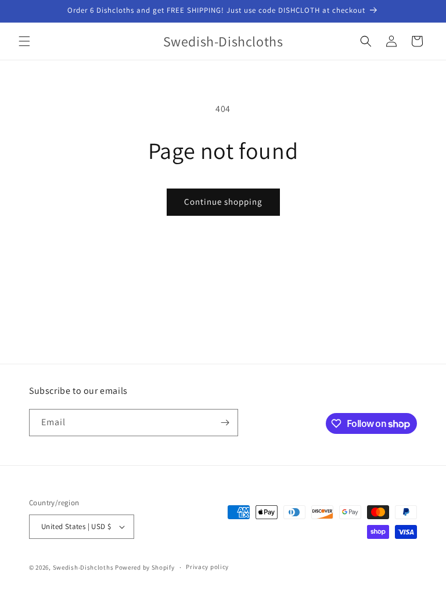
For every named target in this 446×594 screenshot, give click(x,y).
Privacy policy (207, 567)
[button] (24, 41)
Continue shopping (223, 201)
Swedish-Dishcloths (83, 567)
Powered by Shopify (145, 567)
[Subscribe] (225, 422)
